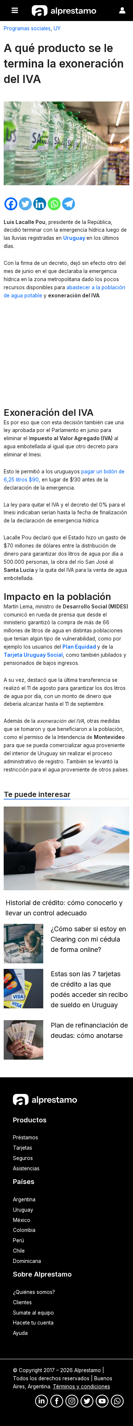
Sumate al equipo (33, 1313)
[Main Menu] (15, 10)
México (21, 1220)
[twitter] (87, 1401)
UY (57, 28)
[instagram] (71, 1401)
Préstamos (25, 1137)
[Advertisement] (66, 354)
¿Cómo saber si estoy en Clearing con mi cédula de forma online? (88, 939)
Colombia (24, 1230)
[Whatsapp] (54, 203)
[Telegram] (68, 203)
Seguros (23, 1158)
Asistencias (26, 1168)
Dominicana (27, 1261)
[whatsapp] (117, 1401)
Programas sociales (27, 28)
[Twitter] (25, 203)
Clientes (22, 1302)
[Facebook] (10, 203)
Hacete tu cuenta (33, 1323)
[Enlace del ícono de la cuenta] (122, 10)
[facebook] (56, 1401)
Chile (19, 1251)
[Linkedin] (39, 203)
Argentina (24, 1199)
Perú (18, 1240)
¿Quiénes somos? (34, 1292)
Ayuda (20, 1333)
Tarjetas (22, 1148)
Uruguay (74, 238)
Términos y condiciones (81, 1386)
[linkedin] (41, 1401)
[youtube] (102, 1401)
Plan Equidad (79, 647)
